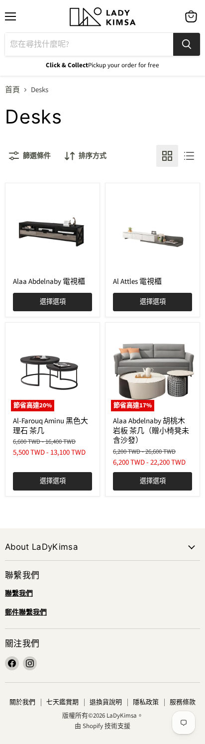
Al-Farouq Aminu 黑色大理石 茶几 (50, 426)
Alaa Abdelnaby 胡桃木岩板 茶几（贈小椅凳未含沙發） (151, 431)
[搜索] (186, 44)
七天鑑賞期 (62, 702)
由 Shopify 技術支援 (102, 726)
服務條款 (183, 702)
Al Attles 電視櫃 (137, 281)
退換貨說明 (106, 702)
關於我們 (22, 702)
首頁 (12, 90)
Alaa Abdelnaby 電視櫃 (49, 281)
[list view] (189, 156)
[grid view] (167, 156)
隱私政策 (146, 702)
